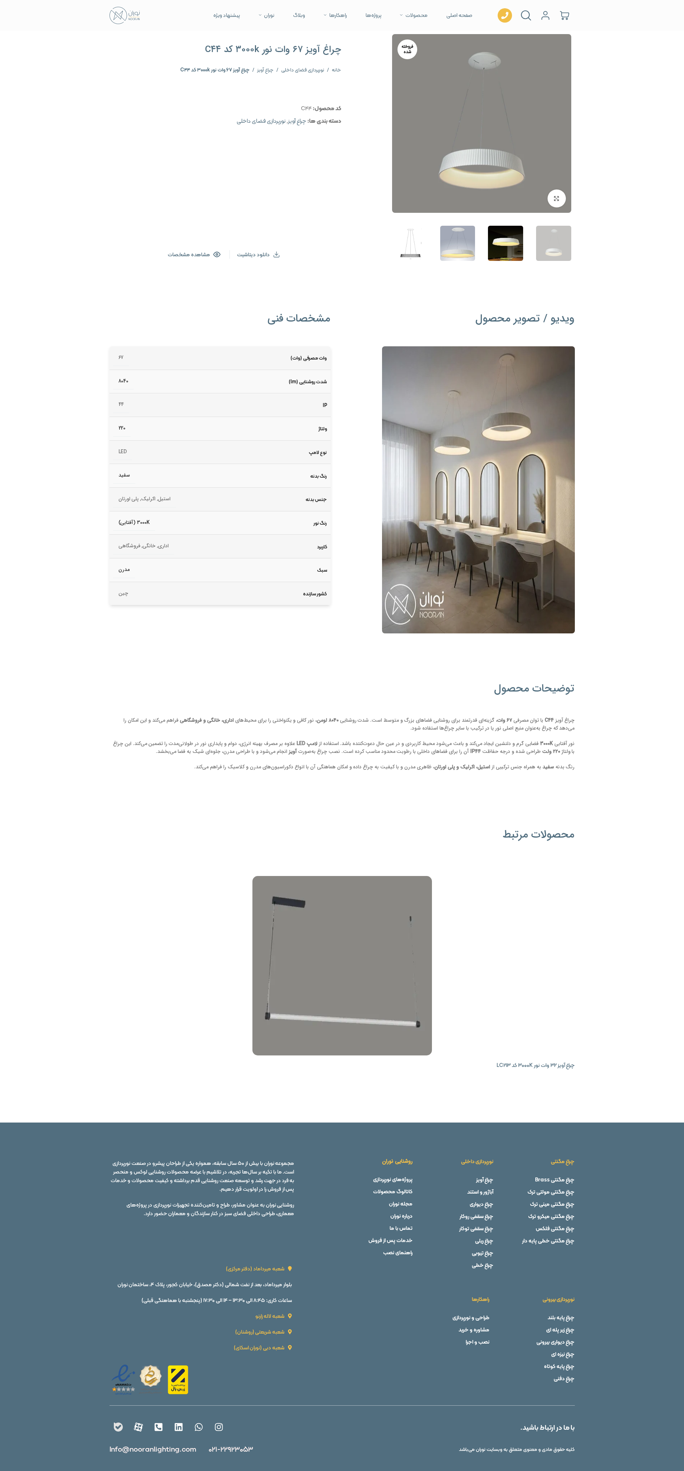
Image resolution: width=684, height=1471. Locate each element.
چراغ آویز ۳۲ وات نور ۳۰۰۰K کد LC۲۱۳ (536, 1065)
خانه (336, 70)
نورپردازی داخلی (477, 1161)
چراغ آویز (265, 70)
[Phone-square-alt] (158, 1427)
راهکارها (480, 1299)
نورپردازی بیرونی (559, 1299)
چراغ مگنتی (563, 1161)
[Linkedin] (178, 1427)
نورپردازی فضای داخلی (302, 70)
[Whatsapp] (199, 1427)
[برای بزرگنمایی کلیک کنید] (557, 198)
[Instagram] (219, 1427)
